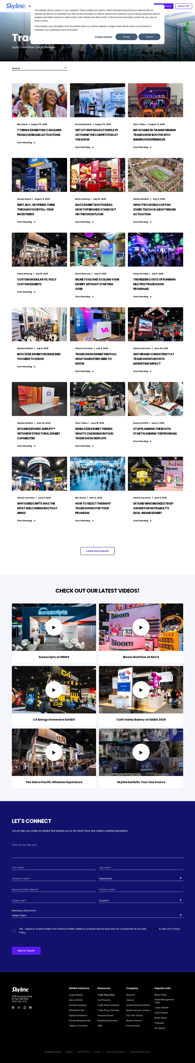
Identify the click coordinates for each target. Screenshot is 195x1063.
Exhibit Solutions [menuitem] (79, 988)
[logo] (20, 989)
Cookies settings (103, 37)
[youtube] (25, 1007)
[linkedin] (14, 1007)
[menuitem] (76, 994)
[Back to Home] (16, 6)
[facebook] (30, 1007)
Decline (149, 37)
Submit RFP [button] (184, 6)
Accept (126, 37)
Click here (152, 928)
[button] (98, 551)
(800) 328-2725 (19, 1001)
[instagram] (19, 1007)
